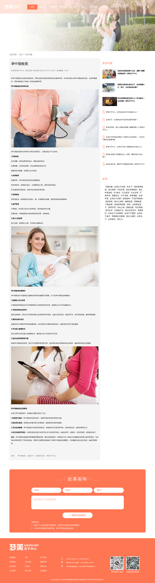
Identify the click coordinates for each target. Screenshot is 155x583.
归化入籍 (120, 207)
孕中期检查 (22, 456)
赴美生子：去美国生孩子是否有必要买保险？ (122, 120)
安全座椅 (112, 189)
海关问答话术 (130, 210)
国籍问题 (129, 207)
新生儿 (120, 219)
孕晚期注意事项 (118, 216)
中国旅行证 (118, 210)
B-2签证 (117, 192)
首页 (32, 7)
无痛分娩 (109, 187)
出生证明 (134, 192)
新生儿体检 (118, 201)
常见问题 (93, 7)
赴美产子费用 (129, 213)
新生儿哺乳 (130, 216)
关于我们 (43, 557)
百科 (83, 7)
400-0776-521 (71, 559)
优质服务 (42, 7)
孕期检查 (137, 201)
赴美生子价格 (119, 187)
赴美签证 (112, 219)
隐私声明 (43, 562)
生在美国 (73, 7)
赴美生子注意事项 (115, 213)
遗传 (128, 204)
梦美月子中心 (51, 456)
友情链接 (43, 571)
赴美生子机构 (115, 198)
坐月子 (129, 187)
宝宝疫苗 (125, 192)
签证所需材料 (131, 189)
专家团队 (52, 7)
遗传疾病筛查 (119, 204)
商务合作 (43, 566)
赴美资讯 (63, 7)
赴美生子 (30, 456)
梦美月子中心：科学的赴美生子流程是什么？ (122, 112)
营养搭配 (133, 195)
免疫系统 (109, 201)
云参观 (104, 7)
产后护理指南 (137, 198)
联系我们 (124, 7)
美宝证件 (109, 210)
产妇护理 (120, 189)
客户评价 (114, 7)
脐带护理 (112, 207)
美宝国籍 (138, 207)
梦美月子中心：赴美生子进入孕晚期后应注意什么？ (124, 147)
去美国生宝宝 (40, 456)
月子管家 (124, 195)
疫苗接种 (126, 198)
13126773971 (84, 559)
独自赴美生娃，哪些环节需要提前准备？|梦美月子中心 (125, 164)
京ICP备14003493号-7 (95, 580)
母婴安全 (115, 195)
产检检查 (109, 204)
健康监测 (128, 201)
